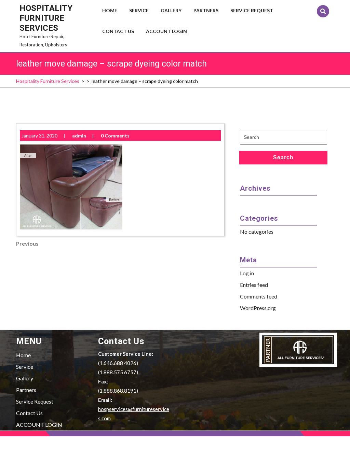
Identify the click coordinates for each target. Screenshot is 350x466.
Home (109, 10)
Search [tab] (283, 157)
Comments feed (258, 296)
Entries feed (254, 284)
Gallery (171, 10)
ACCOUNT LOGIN (166, 31)
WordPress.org (258, 308)
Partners (205, 10)
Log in (247, 273)
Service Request (251, 10)
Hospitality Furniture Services (45, 18)
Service (139, 10)
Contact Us (118, 31)
